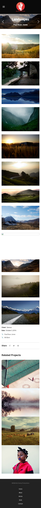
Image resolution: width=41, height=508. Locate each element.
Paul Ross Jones (9, 334)
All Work (7, 337)
